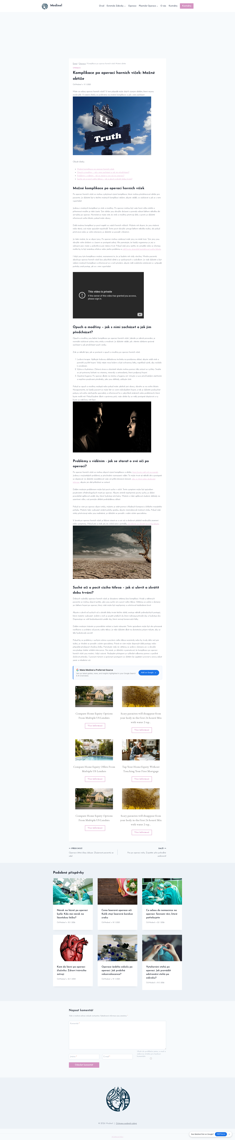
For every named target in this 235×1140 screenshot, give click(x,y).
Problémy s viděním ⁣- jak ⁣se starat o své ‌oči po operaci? (100, 176)
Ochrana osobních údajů (126, 1123)
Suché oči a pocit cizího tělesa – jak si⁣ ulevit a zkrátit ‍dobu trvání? (104, 179)
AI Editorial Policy (117, 1137)
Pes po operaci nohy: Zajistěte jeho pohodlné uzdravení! (146, 852)
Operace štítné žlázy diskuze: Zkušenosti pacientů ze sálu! (91, 852)
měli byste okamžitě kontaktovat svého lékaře (142, 249)
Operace (132, 6)
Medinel (78, 84)
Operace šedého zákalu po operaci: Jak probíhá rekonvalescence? (117, 970)
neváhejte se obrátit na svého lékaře (143, 524)
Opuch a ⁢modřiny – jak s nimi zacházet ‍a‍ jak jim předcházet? (103, 172)
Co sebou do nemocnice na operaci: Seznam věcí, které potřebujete (161, 914)
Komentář (75, 1023)
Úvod (101, 6)
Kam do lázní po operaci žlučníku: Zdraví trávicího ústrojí (71, 970)
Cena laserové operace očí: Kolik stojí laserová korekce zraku (117, 914)
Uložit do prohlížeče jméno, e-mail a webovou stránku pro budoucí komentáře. (151, 1054)
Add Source (221, 1134)
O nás (163, 6)
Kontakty (173, 6)
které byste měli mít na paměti (145, 472)
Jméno (73, 1057)
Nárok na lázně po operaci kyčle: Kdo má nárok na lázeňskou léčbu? (72, 914)
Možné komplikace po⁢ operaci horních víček (95, 169)
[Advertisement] (117, 30)
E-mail (106, 1057)
